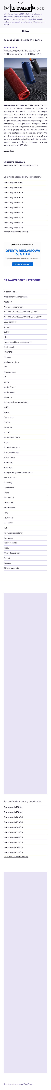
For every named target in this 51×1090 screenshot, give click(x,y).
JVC (5, 367)
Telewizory (8, 538)
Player (6, 442)
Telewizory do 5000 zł (13, 223)
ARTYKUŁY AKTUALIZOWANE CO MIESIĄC (23, 317)
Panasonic (8, 427)
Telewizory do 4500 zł (13, 218)
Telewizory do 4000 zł (13, 212)
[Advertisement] (25, 693)
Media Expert (9, 387)
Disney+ (7, 327)
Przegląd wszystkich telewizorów (18, 472)
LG (5, 377)
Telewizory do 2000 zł (13, 192)
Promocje (8, 467)
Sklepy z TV (9, 498)
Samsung (8, 483)
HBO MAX (8, 352)
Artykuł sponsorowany (13, 307)
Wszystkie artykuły (12, 553)
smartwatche (9, 508)
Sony (6, 513)
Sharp (6, 493)
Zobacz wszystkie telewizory (16, 232)
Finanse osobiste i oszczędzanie (18, 342)
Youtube (7, 563)
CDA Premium (10, 322)
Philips (7, 432)
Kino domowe (10, 372)
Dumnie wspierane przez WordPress (18, 1084)
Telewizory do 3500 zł (13, 207)
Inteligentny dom (11, 362)
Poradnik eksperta (12, 447)
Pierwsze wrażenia (12, 437)
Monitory (8, 397)
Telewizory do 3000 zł (13, 203)
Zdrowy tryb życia (11, 568)
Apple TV (8, 302)
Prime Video (9, 457)
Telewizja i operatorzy (13, 533)
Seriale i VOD (9, 488)
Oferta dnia (8, 417)
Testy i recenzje (10, 543)
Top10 (6, 548)
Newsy (7, 412)
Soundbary (8, 518)
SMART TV (8, 503)
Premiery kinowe (11, 452)
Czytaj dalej (9, 151)
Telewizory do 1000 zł (13, 182)
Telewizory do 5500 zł (13, 228)
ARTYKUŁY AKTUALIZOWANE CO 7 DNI (21, 312)
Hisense (7, 357)
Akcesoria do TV (11, 292)
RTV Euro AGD (10, 478)
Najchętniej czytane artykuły (16, 402)
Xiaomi (7, 558)
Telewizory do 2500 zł (13, 198)
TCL (5, 528)
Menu (27, 31)
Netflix (7, 407)
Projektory (8, 462)
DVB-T (6, 332)
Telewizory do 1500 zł (13, 187)
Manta (6, 382)
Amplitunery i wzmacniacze (16, 297)
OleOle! (7, 422)
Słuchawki (8, 523)
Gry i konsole (9, 347)
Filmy (6, 337)
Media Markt (9, 392)
